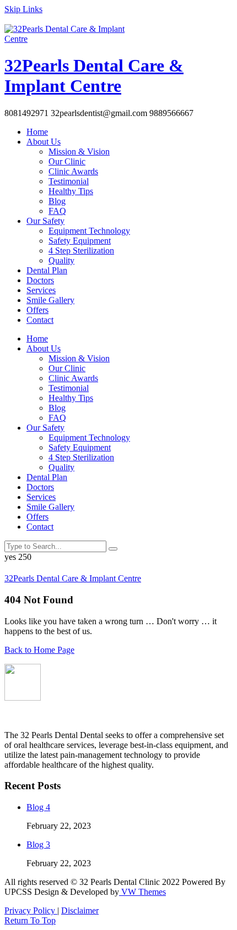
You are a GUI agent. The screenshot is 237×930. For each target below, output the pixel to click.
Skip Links (23, 9)
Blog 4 (38, 807)
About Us (43, 141)
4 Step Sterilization (81, 250)
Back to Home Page (39, 649)
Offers (37, 310)
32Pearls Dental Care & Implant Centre (94, 76)
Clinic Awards (73, 171)
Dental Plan (46, 270)
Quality (61, 260)
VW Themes (142, 891)
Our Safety (45, 220)
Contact (39, 319)
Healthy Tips (71, 191)
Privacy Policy (30, 910)
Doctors (40, 280)
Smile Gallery (50, 300)
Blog (57, 201)
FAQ (57, 211)
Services (41, 290)
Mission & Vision (79, 151)
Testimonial (69, 181)
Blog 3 (38, 844)
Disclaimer (80, 910)
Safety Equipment (80, 240)
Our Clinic (67, 161)
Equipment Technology (89, 230)
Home (37, 131)
